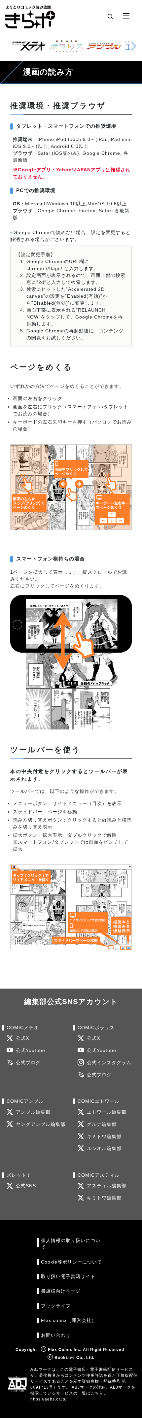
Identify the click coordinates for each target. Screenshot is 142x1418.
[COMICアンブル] (104, 46)
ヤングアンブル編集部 (40, 1124)
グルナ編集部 (102, 1124)
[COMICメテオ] (29, 46)
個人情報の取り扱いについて (70, 1244)
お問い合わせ (56, 1335)
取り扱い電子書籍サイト (68, 1276)
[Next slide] (133, 46)
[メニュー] (126, 16)
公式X (22, 1038)
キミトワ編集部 (104, 1136)
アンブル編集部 (33, 1112)
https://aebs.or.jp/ (48, 1399)
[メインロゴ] (30, 16)
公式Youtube (30, 1050)
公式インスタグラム (109, 1062)
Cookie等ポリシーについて (71, 1262)
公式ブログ (28, 1062)
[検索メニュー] (110, 16)
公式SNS (26, 1185)
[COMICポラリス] (66, 46)
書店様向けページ (61, 1291)
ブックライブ (56, 1305)
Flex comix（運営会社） (68, 1320)
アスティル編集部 (106, 1185)
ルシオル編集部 (104, 1148)
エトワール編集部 (106, 1112)
